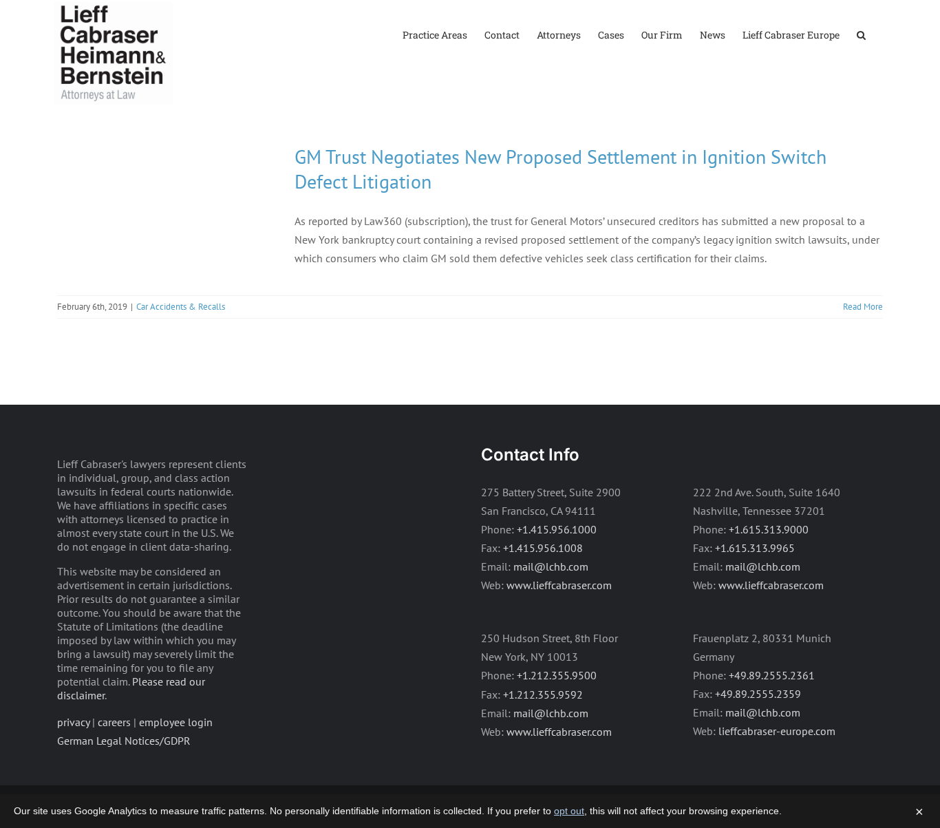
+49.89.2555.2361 (772, 675)
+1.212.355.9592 (543, 694)
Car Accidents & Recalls (180, 306)
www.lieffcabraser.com (559, 585)
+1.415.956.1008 (543, 548)
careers (114, 722)
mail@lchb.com (550, 566)
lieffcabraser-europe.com (776, 731)
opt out (569, 810)
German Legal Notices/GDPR (124, 740)
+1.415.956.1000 (557, 529)
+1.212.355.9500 (557, 675)
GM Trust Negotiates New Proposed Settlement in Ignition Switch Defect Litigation (560, 169)
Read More (863, 306)
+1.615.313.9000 (769, 529)
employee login (176, 722)
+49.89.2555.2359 (758, 694)
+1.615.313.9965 (755, 548)
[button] (861, 34)
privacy (73, 722)
